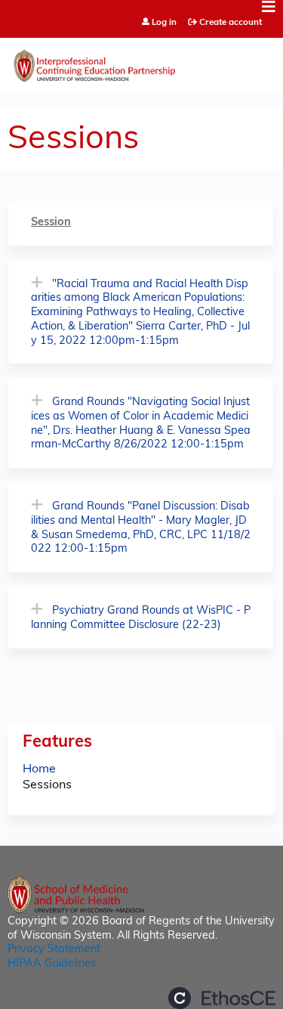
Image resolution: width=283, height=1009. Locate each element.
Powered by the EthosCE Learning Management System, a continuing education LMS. (221, 998)
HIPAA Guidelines (52, 964)
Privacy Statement (54, 949)
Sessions (47, 785)
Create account (230, 22)
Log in (164, 23)
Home (39, 769)
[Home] (141, 62)
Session (51, 222)
